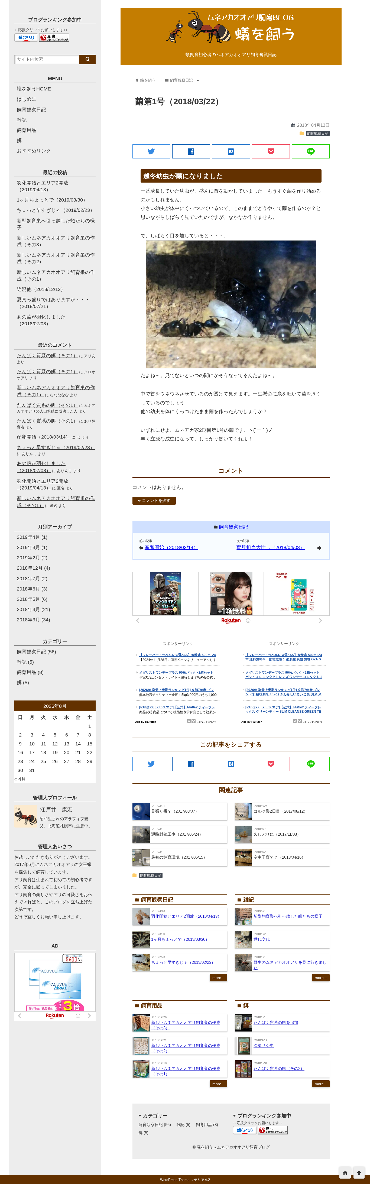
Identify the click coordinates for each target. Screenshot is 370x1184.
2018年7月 (28, 578)
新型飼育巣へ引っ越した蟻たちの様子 (288, 916)
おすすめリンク (34, 151)
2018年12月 (30, 568)
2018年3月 (28, 619)
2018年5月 (28, 599)
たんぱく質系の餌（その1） (47, 355)
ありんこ (29, 454)
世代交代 (262, 939)
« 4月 (20, 779)
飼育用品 (204, 1124)
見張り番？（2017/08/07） (175, 811)
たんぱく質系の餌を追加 (276, 1022)
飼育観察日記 (317, 133)
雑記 (180, 1124)
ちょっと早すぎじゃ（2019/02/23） (183, 962)
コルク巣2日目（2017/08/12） (281, 811)
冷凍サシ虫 (264, 1045)
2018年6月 (28, 589)
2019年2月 (28, 557)
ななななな (59, 395)
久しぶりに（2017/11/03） (277, 834)
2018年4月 (28, 609)
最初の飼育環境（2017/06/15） (179, 857)
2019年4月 (28, 537)
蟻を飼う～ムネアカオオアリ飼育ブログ (233, 1147)
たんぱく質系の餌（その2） (279, 1068)
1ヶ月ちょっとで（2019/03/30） (180, 939)
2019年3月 (28, 547)
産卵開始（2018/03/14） (171, 547)
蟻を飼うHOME (34, 89)
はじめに (26, 99)
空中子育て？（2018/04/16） (280, 857)
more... (218, 977)
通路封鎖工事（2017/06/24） (177, 834)
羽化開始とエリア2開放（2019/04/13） (186, 916)
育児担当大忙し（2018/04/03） (270, 547)
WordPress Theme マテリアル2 (185, 1180)
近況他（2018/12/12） (41, 289)
